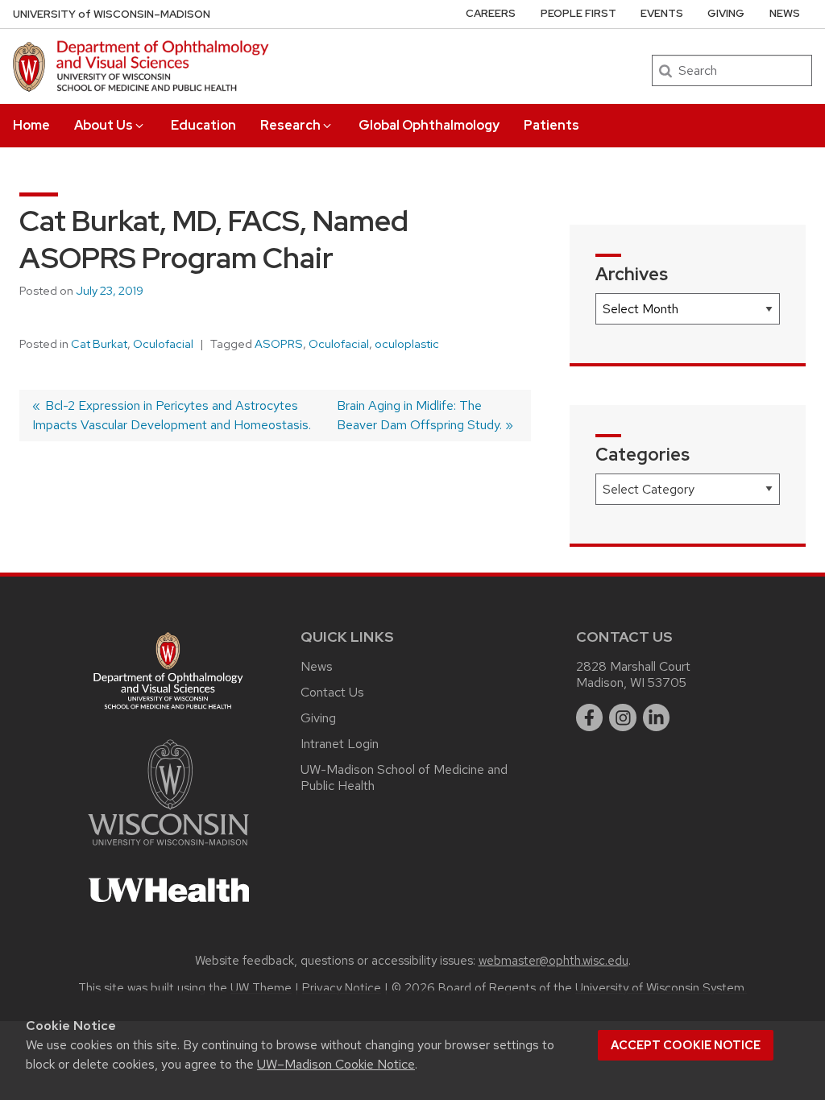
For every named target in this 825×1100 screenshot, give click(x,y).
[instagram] (622, 717)
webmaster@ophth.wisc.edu (553, 961)
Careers (491, 13)
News (784, 13)
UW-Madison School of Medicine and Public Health (404, 777)
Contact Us (332, 692)
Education (203, 125)
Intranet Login (340, 743)
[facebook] (589, 717)
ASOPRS (279, 344)
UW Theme (261, 988)
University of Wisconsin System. (661, 988)
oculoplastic (407, 344)
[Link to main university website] (168, 848)
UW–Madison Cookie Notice (336, 1064)
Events (662, 13)
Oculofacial (163, 344)
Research (290, 125)
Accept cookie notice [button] (686, 1045)
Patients (551, 125)
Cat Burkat (99, 344)
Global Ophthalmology (429, 125)
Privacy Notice (341, 988)
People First (578, 13)
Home (31, 125)
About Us (103, 125)
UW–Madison (111, 14)
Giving (725, 13)
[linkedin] (656, 717)
